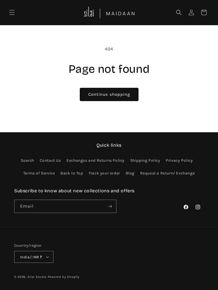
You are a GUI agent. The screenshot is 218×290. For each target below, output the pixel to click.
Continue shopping (109, 94)
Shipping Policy (145, 160)
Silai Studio (37, 277)
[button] (12, 12)
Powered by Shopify (63, 277)
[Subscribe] (110, 206)
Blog (130, 173)
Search (27, 160)
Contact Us (50, 160)
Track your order (104, 173)
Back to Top (71, 173)
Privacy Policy (179, 160)
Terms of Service (39, 173)
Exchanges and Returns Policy (95, 160)
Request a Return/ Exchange (167, 173)
